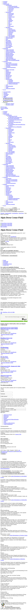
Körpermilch (11, 14)
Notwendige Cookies (6, 476)
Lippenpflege (8, 41)
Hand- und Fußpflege (10, 36)
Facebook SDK (4, 517)
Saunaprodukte (9, 79)
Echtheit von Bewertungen (9, 423)
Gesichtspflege (9, 5)
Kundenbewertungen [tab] (7, 263)
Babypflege (8, 40)
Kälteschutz (8, 73)
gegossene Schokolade (10, 52)
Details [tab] (4, 260)
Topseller (5, 2)
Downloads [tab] (5, 262)
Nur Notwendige (13, 472)
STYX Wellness (9, 46)
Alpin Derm (10, 9)
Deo (9, 22)
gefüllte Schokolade (10, 50)
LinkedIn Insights (4, 600)
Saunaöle (8, 77)
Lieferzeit (5, 420)
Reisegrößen (8, 47)
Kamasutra (8, 74)
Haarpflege (8, 27)
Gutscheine (8, 66)
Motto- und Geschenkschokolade (12, 60)
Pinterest (2, 553)
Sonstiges (5, 68)
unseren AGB (18, 434)
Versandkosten (13, 236)
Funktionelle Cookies (6, 499)
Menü (2, 109)
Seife (9, 25)
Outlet (7, 87)
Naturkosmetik (6, 4)
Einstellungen (12, 473)
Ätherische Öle (9, 43)
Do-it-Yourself (9, 45)
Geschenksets (8, 62)
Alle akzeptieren (5, 470)
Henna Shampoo (11, 29)
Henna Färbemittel (12, 31)
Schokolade (5, 48)
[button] (5, 102)
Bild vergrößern (4, 226)
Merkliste (8, 334)
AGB (4, 421)
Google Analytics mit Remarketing (8, 568)
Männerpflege (8, 42)
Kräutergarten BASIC (12, 6)
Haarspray (10, 33)
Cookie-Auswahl (4, 493)
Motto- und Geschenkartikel (11, 63)
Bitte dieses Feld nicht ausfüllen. (7, 408)
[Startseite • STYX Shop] (4, 107)
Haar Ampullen (11, 35)
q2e (19, 450)
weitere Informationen (18, 535)
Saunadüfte (10, 80)
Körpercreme (11, 13)
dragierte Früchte (9, 53)
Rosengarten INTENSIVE (13, 7)
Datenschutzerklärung (5, 468)
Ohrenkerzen (8, 76)
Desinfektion (8, 72)
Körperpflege (8, 12)
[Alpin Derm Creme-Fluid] (6, 223)
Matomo (2, 544)
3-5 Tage (7, 241)
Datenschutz (6, 415)
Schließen (4, 459)
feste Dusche (11, 26)
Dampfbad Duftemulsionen (14, 82)
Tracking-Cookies (5, 535)
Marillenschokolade (10, 54)
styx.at (4, 89)
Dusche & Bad (11, 16)
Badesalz (10, 21)
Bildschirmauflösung (5, 510)
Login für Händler (7, 91)
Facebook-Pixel (4, 592)
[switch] (3, 608)
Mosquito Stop (9, 75)
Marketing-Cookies (6, 559)
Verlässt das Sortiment (10, 88)
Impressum (5, 417)
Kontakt (5, 418)
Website (2, 485)
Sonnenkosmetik (9, 38)
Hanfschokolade (9, 56)
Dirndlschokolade (9, 55)
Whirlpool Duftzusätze (13, 83)
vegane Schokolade (10, 49)
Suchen (14, 207)
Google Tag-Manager (5, 583)
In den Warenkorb (4, 255)
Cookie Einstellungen (8, 424)
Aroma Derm (11, 8)
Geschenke (5, 61)
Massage (10, 23)
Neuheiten (5, 1)
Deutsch (12, 103)
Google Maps (3, 528)
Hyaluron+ (10, 11)
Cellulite (10, 19)
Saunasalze (10, 81)
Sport (7, 39)
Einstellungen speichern (10, 607)
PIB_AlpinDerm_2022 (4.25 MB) (8, 313)
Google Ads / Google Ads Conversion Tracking (10, 575)
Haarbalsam (10, 32)
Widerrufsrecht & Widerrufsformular (11, 419)
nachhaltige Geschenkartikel (11, 65)
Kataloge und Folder (10, 69)
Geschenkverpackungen (11, 67)
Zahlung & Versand (7, 414)
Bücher (7, 70)
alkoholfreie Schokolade (11, 59)
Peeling (9, 18)
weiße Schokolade (9, 58)
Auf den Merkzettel (13, 255)
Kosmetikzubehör (9, 86)
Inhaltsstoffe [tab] (5, 261)
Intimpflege (10, 20)
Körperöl (10, 15)
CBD (7, 85)
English (12, 104)
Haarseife (10, 34)
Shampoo (10, 28)
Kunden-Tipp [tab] (6, 265)
